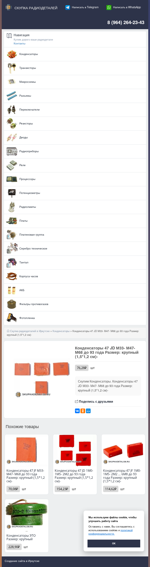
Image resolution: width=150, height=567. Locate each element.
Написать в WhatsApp (126, 7)
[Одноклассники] (82, 411)
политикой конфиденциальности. (110, 532)
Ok (114, 543)
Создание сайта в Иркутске (22, 561)
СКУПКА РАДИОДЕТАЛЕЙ (35, 7)
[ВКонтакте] (77, 411)
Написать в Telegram (85, 7)
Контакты (19, 43)
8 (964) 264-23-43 (125, 22)
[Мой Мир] (88, 411)
